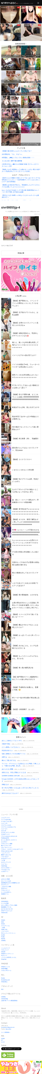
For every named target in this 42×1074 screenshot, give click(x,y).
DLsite (3, 978)
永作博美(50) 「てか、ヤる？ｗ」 (12, 154)
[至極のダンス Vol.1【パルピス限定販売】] (10, 725)
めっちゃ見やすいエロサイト (9, 840)
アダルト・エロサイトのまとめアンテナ (12, 849)
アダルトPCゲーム (6, 970)
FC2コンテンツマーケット (8, 933)
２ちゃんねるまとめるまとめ (9, 836)
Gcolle (3, 935)
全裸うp (4, 757)
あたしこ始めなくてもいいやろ (12, 740)
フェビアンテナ (5, 817)
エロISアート (4, 871)
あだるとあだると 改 (7, 909)
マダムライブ (5, 950)
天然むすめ (4, 929)
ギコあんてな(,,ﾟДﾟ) (6, 821)
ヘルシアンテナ (5, 853)
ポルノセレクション (6, 847)
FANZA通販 (4, 968)
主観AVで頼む (6, 744)
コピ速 (3, 860)
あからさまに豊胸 (7, 769)
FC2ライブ (4, 955)
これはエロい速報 (6, 886)
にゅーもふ (4, 864)
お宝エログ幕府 (5, 879)
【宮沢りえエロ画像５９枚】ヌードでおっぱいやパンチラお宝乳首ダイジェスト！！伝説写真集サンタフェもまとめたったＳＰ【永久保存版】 (21, 180)
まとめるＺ (4, 842)
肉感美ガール (5, 894)
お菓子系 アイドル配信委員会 (9, 1000)
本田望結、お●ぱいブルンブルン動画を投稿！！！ (18, 157)
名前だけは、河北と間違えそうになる (14, 772)
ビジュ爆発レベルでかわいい (11, 747)
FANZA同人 (4, 982)
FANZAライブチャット (7, 953)
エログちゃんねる (6, 825)
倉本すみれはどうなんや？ (10, 793)
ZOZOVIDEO (4, 901)
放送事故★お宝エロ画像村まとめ (10, 883)
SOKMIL (3, 940)
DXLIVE (3, 952)
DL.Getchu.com (5, 980)
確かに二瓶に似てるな (9, 760)
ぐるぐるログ (5, 856)
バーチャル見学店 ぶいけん (8, 957)
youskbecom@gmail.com (7, 1027)
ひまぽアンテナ (5, 834)
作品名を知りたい (7, 750)
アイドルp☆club (5, 819)
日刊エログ (4, 888)
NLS (2, 989)
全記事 (3, 1038)
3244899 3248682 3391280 (11, 776)
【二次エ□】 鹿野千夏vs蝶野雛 (12, 161)
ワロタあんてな (5, 869)
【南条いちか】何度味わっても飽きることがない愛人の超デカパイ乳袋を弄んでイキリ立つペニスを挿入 (21, 170)
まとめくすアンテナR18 (7, 832)
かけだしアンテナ (6, 862)
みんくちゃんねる (6, 881)
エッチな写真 (5, 903)
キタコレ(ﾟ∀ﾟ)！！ (6, 868)
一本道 (3, 927)
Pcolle (3, 937)
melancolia (4, 912)
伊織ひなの (5, 784)
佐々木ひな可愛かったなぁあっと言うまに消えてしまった (20, 788)
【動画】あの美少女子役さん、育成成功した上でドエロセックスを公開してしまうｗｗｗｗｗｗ (21, 186)
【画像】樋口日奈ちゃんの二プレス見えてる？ (17, 151)
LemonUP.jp (4, 999)
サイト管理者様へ (5, 1032)
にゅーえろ (4, 829)
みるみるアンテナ (6, 858)
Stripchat (3, 959)
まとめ (3, 1042)
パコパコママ (5, 931)
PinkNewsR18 (5, 838)
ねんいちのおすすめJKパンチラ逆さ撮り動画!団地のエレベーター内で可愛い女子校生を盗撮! (20, 191)
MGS (2, 922)
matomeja (4, 866)
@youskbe (8, 1029)
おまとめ (3, 830)
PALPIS (3, 939)
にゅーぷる (4, 823)
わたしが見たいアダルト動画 (9, 905)
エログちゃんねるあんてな (8, 827)
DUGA (3, 924)
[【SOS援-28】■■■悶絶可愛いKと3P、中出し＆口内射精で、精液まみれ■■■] (31, 725)
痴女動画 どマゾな (6, 907)
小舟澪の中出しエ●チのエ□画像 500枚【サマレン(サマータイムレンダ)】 (20, 165)
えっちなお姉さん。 (6, 892)
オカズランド (5, 885)
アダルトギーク (5, 890)
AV (2, 1040)
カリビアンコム (5, 926)
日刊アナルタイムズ (6, 911)
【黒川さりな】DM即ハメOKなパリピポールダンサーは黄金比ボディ (20, 196)
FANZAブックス (5, 967)
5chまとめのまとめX (7, 851)
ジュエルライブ (5, 948)
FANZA (3, 920)
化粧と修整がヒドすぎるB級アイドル (13, 754)
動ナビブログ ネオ (6, 845)
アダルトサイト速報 (6, 843)
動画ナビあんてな (6, 855)
